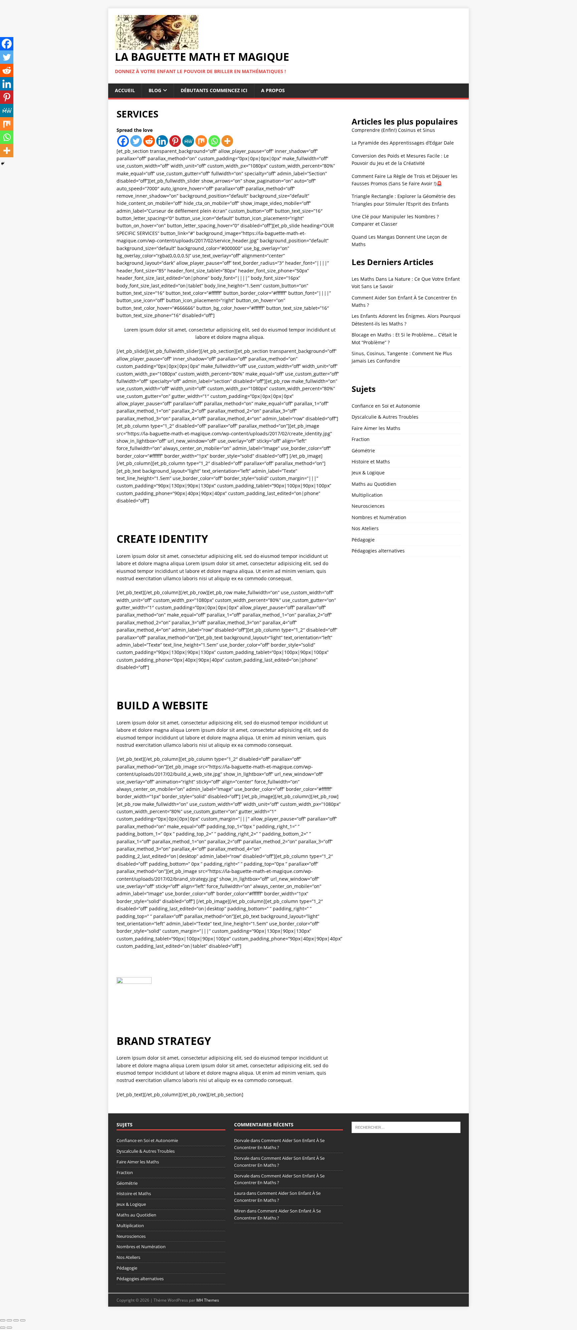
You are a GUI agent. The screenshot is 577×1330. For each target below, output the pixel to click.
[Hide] (2, 163)
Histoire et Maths (371, 461)
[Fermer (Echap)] (22, 1320)
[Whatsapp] (214, 141)
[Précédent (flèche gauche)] (2, 1328)
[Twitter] (136, 141)
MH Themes (207, 1300)
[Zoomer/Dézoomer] (2, 1320)
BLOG (155, 90)
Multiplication (367, 495)
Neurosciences (368, 506)
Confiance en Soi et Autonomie (386, 406)
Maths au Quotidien (374, 484)
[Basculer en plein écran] (9, 1320)
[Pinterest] (175, 141)
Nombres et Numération (379, 517)
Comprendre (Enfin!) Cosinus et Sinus (393, 130)
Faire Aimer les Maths (376, 428)
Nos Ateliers (365, 528)
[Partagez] (16, 1320)
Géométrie (363, 450)
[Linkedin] (162, 141)
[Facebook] (123, 141)
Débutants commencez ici (214, 90)
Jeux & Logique (368, 472)
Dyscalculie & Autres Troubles (385, 417)
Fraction (361, 439)
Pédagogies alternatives (378, 550)
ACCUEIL (125, 90)
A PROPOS (273, 90)
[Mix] (201, 141)
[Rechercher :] (406, 1127)
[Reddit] (149, 141)
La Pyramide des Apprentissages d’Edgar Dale (403, 143)
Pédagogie (363, 539)
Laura (239, 1193)
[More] (227, 141)
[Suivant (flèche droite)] (9, 1328)
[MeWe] (188, 141)
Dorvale (241, 1140)
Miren (240, 1211)
